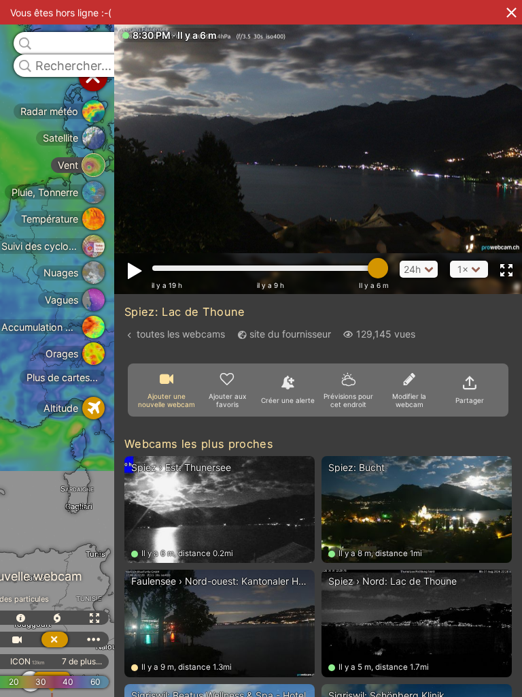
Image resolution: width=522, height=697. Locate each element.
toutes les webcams (181, 334)
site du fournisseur (290, 334)
